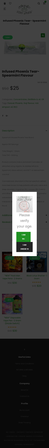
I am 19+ (23, 237)
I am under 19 (24, 247)
